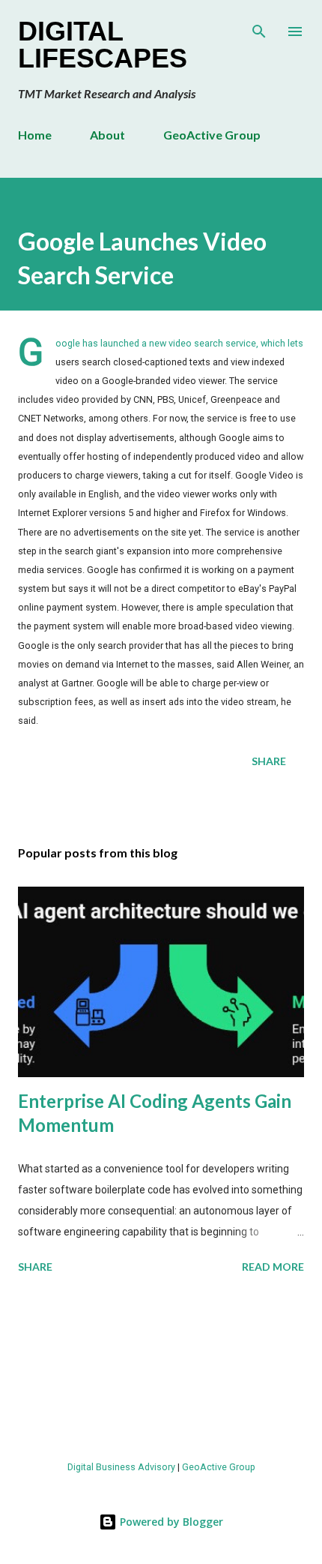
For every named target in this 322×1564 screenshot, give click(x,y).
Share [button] (269, 761)
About (107, 135)
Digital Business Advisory (121, 1466)
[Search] (259, 27)
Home (35, 135)
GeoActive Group (212, 135)
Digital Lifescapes (102, 45)
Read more (273, 1266)
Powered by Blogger (170, 1521)
